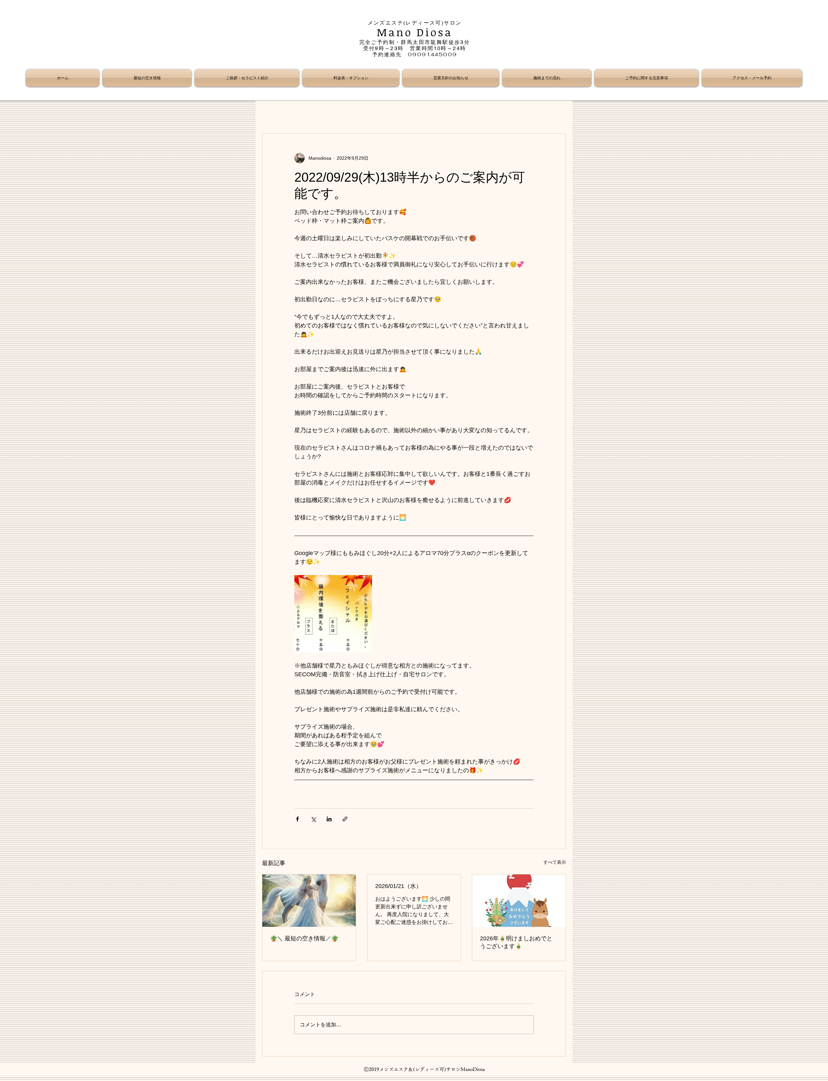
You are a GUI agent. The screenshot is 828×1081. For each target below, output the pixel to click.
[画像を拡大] (333, 614)
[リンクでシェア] (345, 819)
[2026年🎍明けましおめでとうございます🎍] (519, 900)
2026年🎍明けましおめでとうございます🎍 (516, 942)
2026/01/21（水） (398, 886)
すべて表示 (554, 862)
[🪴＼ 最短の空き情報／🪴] (309, 900)
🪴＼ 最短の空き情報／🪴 (304, 938)
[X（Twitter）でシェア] (313, 819)
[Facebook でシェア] (297, 819)
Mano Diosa (415, 32)
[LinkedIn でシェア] (329, 819)
